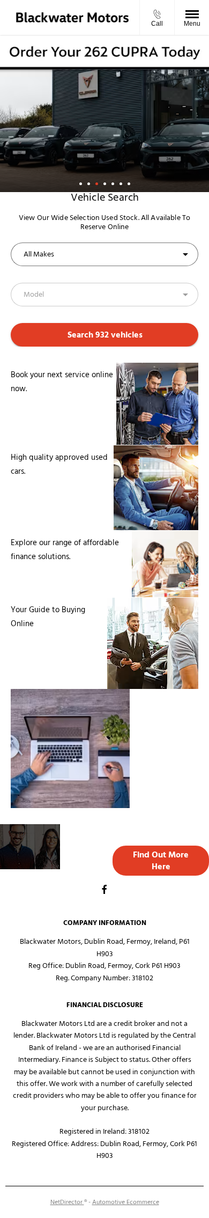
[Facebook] (104, 889)
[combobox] (104, 254)
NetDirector (67, 1202)
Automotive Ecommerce (125, 1202)
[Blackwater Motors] (72, 17)
